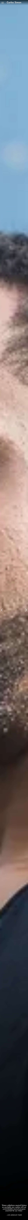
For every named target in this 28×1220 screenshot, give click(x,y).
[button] (2, 610)
